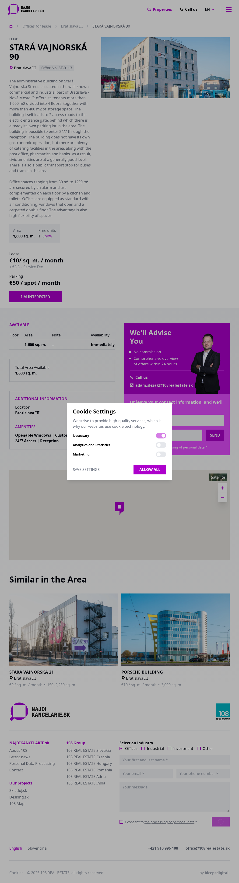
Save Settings (86, 469)
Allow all (149, 469)
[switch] (161, 435)
